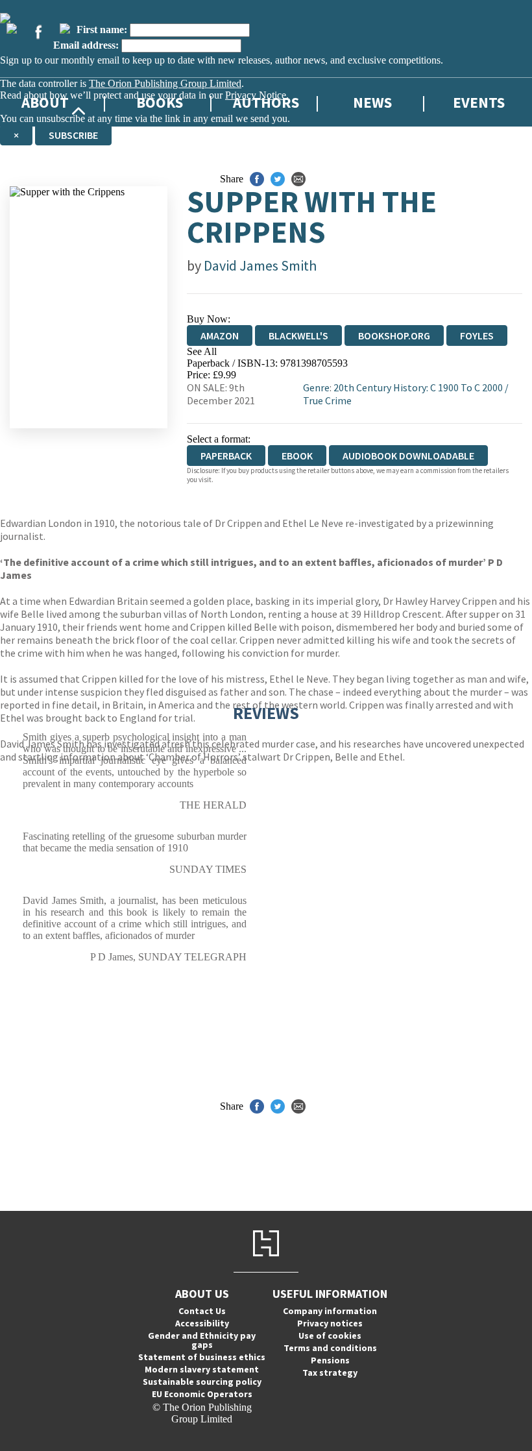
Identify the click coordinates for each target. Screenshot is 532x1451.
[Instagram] (65, 28)
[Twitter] (11, 28)
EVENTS (479, 102)
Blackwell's (298, 335)
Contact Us (202, 1311)
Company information (330, 1311)
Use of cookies (329, 1335)
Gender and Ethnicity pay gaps (202, 1340)
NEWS (372, 102)
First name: (102, 29)
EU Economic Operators (202, 1394)
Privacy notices (330, 1323)
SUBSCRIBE (73, 134)
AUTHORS (266, 102)
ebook (297, 455)
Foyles (477, 335)
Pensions (330, 1360)
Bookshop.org (394, 335)
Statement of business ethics (201, 1357)
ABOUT (45, 102)
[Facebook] (38, 31)
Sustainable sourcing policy (202, 1381)
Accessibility (202, 1323)
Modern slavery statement (202, 1369)
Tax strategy (329, 1372)
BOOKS (159, 102)
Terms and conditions (330, 1348)
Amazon (219, 335)
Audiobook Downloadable (408, 455)
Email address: (86, 45)
